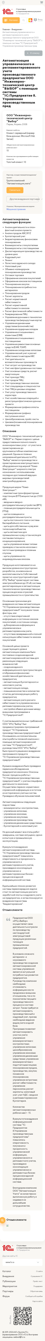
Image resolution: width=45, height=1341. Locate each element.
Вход (40, 20)
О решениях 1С (36, 1276)
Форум (6, 1296)
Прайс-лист (37, 1281)
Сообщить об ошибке (33, 1296)
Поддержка (37, 1286)
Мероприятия (9, 1286)
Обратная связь (36, 1291)
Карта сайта (37, 1301)
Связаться (15, 190)
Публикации (9, 1281)
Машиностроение (16, 209)
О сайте (39, 1271)
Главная (6, 29)
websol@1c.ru (19, 1337)
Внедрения (17, 29)
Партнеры (7, 1291)
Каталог (6, 1271)
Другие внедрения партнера (24, 199)
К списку (35, 53)
